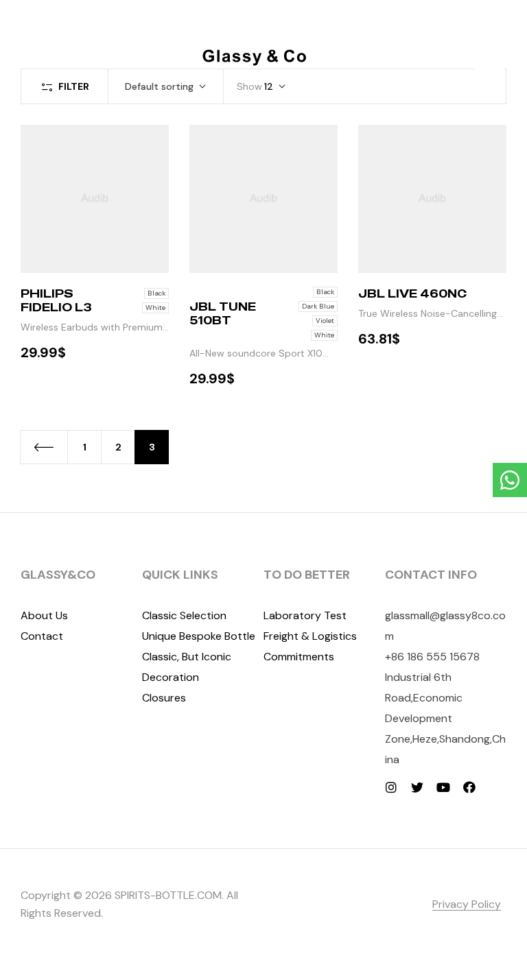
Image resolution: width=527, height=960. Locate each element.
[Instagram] (391, 787)
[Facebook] (469, 787)
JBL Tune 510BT (222, 313)
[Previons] (44, 447)
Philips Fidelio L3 (56, 300)
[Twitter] (417, 787)
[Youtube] (443, 787)
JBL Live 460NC (412, 293)
